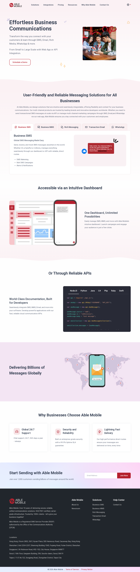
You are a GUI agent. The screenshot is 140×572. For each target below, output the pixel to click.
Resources (72, 5)
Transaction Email (99, 516)
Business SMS (98, 505)
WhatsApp (96, 520)
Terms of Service (72, 569)
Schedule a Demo (20, 62)
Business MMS (98, 508)
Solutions (35, 5)
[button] (129, 5)
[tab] (22, 127)
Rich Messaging (98, 512)
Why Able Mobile (88, 5)
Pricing (61, 5)
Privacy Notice (86, 569)
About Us (75, 505)
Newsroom (76, 508)
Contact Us (104, 5)
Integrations (48, 5)
